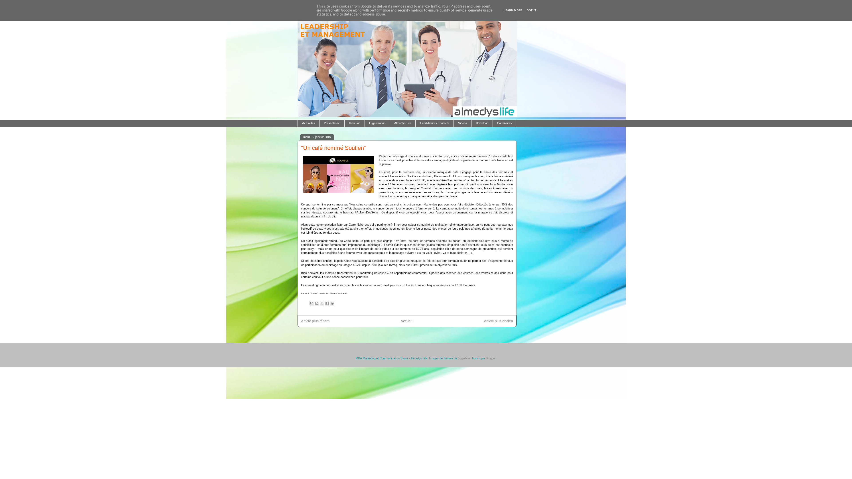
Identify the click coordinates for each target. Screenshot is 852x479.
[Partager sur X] (322, 303)
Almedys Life (402, 123)
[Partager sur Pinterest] (332, 303)
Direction (354, 123)
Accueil (406, 321)
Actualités (308, 123)
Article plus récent (315, 321)
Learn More (513, 10)
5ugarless (464, 358)
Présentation (332, 123)
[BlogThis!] (317, 303)
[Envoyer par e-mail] (312, 303)
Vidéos (462, 123)
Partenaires (504, 123)
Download (482, 123)
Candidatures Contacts (434, 123)
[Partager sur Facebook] (327, 303)
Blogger (490, 358)
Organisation (377, 123)
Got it (531, 10)
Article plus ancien (498, 321)
